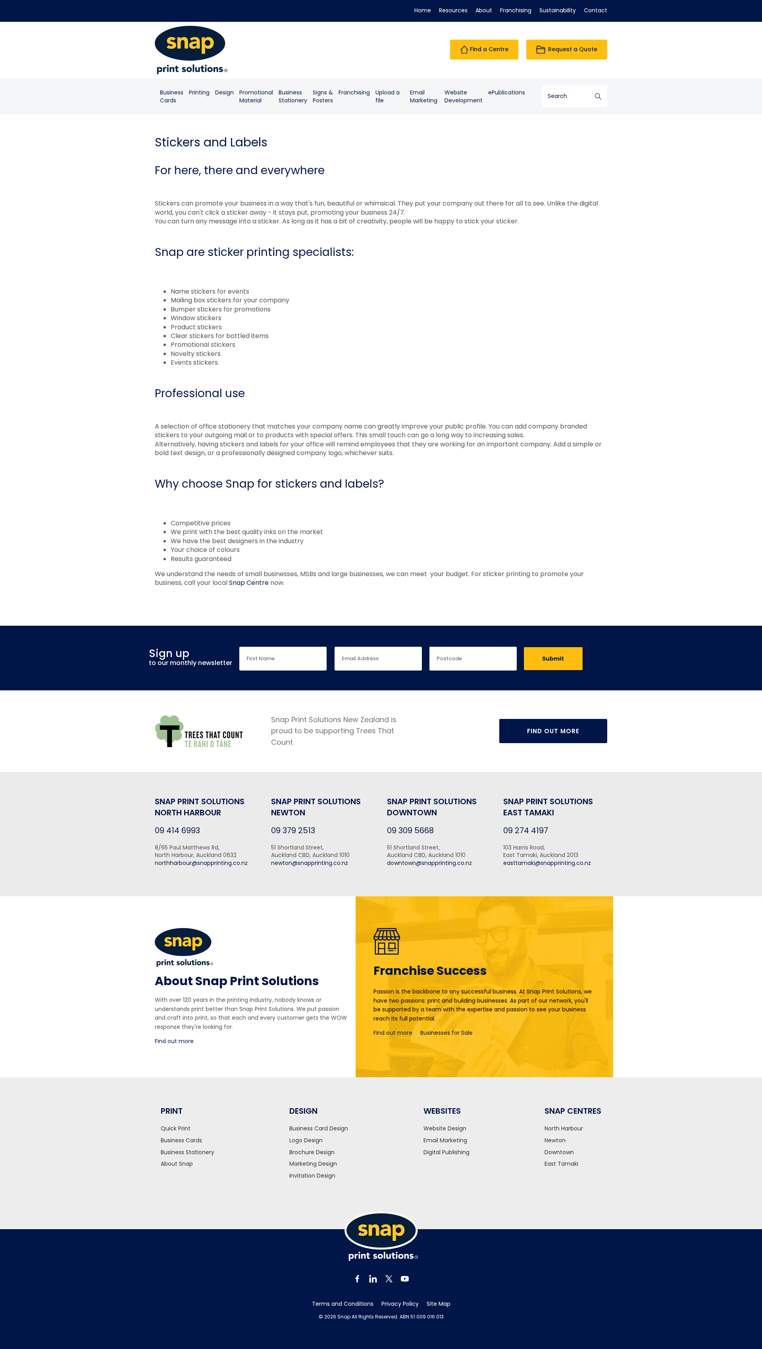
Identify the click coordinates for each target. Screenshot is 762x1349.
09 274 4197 (525, 830)
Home (422, 10)
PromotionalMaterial (256, 96)
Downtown (559, 1152)
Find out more (174, 1041)
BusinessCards (171, 96)
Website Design (444, 1128)
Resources (453, 10)
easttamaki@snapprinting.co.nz (547, 863)
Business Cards (181, 1140)
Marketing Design (313, 1164)
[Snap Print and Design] (207, 50)
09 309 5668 (410, 830)
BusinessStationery (293, 96)
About (483, 10)
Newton (555, 1140)
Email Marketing (423, 96)
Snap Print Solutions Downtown (432, 807)
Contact (595, 10)
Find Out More (553, 731)
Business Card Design (318, 1128)
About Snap (177, 1164)
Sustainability (557, 10)
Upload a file (387, 96)
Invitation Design (312, 1176)
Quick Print (175, 1128)
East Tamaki (561, 1164)
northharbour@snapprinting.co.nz (201, 863)
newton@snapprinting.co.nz (309, 863)
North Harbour (564, 1128)
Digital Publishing (446, 1152)
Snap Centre (249, 582)
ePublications (506, 92)
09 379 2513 (293, 830)
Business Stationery (187, 1152)
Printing (199, 92)
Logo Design (306, 1140)
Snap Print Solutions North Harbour (199, 807)
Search (598, 96)
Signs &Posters (323, 96)
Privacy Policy (400, 1304)
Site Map (438, 1304)
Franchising (515, 10)
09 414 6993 (177, 830)
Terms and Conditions (342, 1304)
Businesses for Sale (446, 1033)
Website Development (463, 96)
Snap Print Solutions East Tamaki (548, 807)
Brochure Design (312, 1152)
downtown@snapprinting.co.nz (429, 863)
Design (224, 92)
